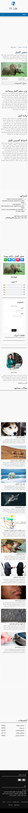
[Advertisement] (14, 31)
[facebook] (24, 780)
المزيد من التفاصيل (22, 383)
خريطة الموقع (17, 804)
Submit (14, 330)
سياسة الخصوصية (15, 801)
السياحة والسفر (19, 735)
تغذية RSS (10, 804)
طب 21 (25, 47)
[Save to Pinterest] (18, 259)
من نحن (8, 801)
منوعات (21, 728)
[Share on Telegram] (10, 259)
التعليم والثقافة (19, 733)
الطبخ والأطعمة (19, 730)
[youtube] (19, 780)
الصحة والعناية (19, 725)
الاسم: (22, 308)
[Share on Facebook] (22, 259)
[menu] (3, 14)
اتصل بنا (3, 801)
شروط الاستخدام (24, 801)
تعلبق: (22, 313)
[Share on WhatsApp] (6, 259)
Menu (24, 14)
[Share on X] (14, 259)
